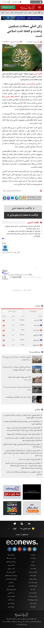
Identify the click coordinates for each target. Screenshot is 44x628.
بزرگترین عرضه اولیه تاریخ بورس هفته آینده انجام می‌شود (23, 434)
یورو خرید (36, 325)
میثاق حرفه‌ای (33, 579)
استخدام (11, 582)
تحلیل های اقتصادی (11, 579)
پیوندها (33, 565)
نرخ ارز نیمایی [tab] (12, 311)
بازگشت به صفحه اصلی (22, 208)
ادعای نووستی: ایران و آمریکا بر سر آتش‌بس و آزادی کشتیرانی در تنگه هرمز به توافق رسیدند (22, 416)
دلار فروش (36, 335)
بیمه (7, 12)
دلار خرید (36, 320)
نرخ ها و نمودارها (11, 561)
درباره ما (33, 555)
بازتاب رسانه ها (33, 596)
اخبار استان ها (33, 593)
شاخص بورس (11, 565)
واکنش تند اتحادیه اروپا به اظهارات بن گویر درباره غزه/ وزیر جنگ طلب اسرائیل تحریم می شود (23, 439)
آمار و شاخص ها (11, 572)
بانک (11, 12)
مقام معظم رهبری (12, 96)
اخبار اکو (33, 589)
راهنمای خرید (11, 596)
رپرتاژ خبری (11, 606)
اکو (26, 12)
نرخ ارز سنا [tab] (33, 311)
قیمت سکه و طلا (11, 558)
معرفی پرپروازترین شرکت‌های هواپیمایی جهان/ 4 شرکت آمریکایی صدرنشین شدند (22, 445)
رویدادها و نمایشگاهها (11, 575)
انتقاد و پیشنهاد (33, 572)
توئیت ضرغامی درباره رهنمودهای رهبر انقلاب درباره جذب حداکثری (24, 473)
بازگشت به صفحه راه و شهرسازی (23, 215)
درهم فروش (36, 345)
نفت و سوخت (5, 2)
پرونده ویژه (33, 603)
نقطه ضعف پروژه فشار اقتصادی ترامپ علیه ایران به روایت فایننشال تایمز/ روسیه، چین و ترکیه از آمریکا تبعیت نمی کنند (24, 429)
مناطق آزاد (33, 606)
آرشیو (33, 561)
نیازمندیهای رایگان (11, 589)
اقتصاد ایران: (38, 73)
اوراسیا (35, 12)
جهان (29, 12)
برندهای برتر (11, 603)
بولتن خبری (11, 586)
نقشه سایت (33, 568)
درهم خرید (36, 330)
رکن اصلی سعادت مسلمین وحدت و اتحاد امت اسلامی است (24, 31)
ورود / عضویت (36, 2)
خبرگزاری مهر (30, 83)
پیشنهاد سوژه (11, 555)
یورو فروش (36, 340)
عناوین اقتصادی (33, 586)
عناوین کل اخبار (33, 582)
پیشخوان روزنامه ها (33, 600)
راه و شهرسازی (8, 47)
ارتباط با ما (33, 558)
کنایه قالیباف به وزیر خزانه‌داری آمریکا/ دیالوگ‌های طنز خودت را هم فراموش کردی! (22, 422)
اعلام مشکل (33, 575)
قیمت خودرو (11, 568)
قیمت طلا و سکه (16, 2)
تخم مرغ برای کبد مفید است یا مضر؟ (29, 459)
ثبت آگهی (11, 593)
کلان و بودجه (19, 12)
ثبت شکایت (11, 600)
